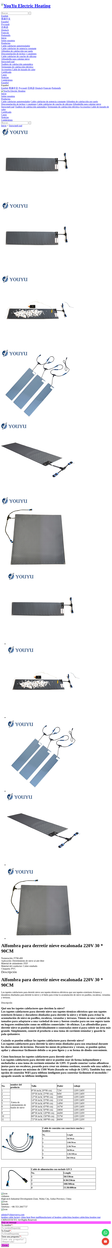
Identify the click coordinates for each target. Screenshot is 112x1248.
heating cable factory (10, 1217)
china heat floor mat (30, 1217)
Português (5, 35)
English (4, 16)
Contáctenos (7, 80)
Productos (5, 43)
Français (5, 32)
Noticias (5, 77)
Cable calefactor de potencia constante (18, 48)
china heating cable (75, 1217)
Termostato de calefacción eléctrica (17, 67)
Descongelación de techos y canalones (18, 53)
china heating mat (92, 1217)
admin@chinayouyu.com (12, 1214)
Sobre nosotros (8, 40)
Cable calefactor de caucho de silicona (18, 56)
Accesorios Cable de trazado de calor (18, 69)
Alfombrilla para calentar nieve (15, 59)
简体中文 (5, 19)
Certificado (6, 72)
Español (5, 21)
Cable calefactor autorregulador (15, 46)
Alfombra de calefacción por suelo (17, 51)
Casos (4, 75)
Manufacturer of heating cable (53, 1217)
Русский (5, 24)
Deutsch (5, 30)
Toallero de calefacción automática (17, 64)
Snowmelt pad (7, 61)
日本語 (4, 27)
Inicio (3, 38)
